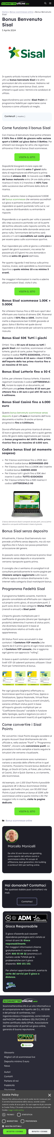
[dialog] (27, 1113)
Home (5, 12)
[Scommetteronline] (15, 3)
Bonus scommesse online (21, 12)
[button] (45, 3)
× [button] (49, 1095)
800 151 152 (23, 963)
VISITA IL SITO (27, 157)
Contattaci (27, 901)
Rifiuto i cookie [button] (39, 1131)
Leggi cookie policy (16, 1110)
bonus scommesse (15, 199)
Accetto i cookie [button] (15, 1131)
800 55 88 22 (19, 953)
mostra (21, 116)
